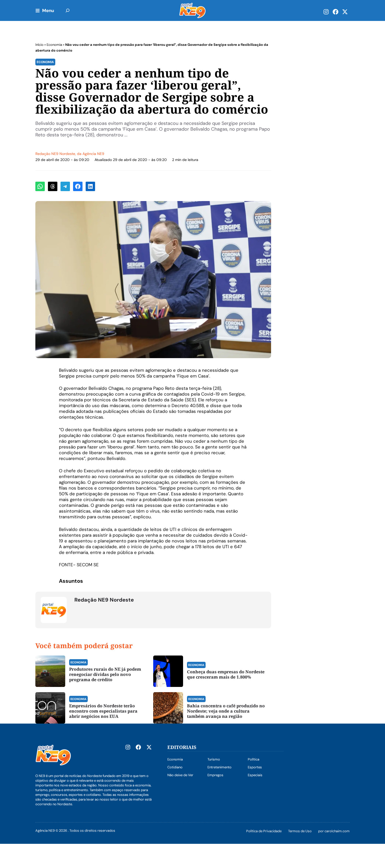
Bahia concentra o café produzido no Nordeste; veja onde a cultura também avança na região (226, 711)
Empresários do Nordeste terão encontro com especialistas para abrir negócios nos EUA (103, 711)
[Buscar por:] (67, 10)
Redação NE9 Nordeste (55, 153)
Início (39, 44)
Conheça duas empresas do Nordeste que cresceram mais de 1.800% (226, 674)
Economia (54, 44)
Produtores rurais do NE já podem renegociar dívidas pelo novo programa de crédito (105, 674)
